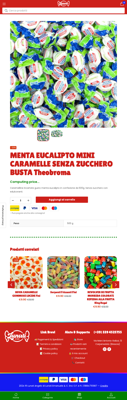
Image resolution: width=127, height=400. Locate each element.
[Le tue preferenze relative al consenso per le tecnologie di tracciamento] (3, 215)
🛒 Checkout (78, 358)
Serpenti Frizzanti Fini (63, 292)
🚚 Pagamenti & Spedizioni (48, 339)
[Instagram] (105, 349)
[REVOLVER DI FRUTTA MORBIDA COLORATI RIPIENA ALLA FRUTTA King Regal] (100, 272)
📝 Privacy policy (49, 348)
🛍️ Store (78, 339)
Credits (104, 385)
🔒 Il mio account (78, 353)
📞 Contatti (78, 362)
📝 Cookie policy (49, 353)
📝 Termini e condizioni (48, 344)
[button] (122, 4)
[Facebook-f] (109, 349)
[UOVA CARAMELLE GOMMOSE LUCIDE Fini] (26, 272)
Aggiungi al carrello (62, 199)
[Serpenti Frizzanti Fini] (63, 272)
